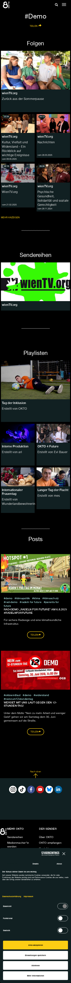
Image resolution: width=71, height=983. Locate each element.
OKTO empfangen (50, 843)
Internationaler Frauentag (12, 492)
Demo (8, 598)
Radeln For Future (31, 602)
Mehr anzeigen (10, 217)
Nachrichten (46, 142)
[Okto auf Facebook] (31, 789)
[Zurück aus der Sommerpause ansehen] (35, 70)
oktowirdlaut (12, 695)
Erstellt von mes (48, 495)
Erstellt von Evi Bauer (52, 452)
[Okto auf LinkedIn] (58, 789)
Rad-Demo (11, 602)
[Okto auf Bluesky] (49, 789)
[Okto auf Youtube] (40, 789)
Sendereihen (15, 837)
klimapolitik (23, 598)
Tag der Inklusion (14, 403)
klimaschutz (51, 598)
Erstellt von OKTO (14, 408)
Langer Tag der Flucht (52, 490)
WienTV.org (10, 192)
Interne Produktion (15, 446)
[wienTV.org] (35, 281)
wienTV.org (9, 136)
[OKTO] (6, 4)
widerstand (42, 695)
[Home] (4, 833)
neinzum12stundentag (19, 699)
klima (37, 598)
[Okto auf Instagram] (13, 789)
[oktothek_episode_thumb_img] (18, 123)
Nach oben (35, 772)
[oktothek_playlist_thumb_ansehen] (18, 433)
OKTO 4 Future (48, 446)
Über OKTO (46, 837)
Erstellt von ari (12, 452)
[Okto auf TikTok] (22, 789)
